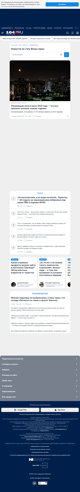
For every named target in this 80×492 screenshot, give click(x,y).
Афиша (49, 28)
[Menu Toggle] (2, 33)
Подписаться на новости (12, 359)
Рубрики (5, 370)
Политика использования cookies (40, 449)
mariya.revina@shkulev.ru (33, 439)
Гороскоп (57, 28)
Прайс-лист (7, 381)
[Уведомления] (72, 33)
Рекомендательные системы (40, 452)
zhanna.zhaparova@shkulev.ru (33, 436)
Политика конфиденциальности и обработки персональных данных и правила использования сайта (40, 455)
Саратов (14, 45)
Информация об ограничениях (40, 446)
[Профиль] (77, 33)
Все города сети (9, 397)
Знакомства (19, 28)
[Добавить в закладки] (68, 116)
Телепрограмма (39, 28)
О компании (7, 386)
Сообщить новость (10, 364)
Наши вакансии (8, 391)
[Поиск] (67, 33)
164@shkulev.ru (49, 428)
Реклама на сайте (9, 375)
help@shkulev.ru (44, 430)
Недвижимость (7, 28)
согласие (4, 6)
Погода (29, 28)
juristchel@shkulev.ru (61, 429)
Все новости (23, 45)
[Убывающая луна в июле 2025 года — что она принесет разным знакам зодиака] (40, 80)
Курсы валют (68, 28)
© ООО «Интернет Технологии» (40, 478)
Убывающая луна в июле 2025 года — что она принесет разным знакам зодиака (34, 107)
